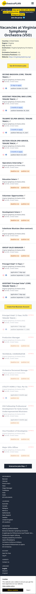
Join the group (16, 17)
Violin (4, 495)
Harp (3, 486)
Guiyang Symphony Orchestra (12, 538)
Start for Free (6, 553)
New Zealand (6, 515)
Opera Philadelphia (8, 540)
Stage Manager (7, 488)
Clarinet (4, 481)
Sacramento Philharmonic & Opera (13, 544)
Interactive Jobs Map (17, 466)
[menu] (32, 3)
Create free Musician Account (18, 307)
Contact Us (5, 562)
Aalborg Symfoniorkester (10, 528)
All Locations (6, 522)
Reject (28, 590)
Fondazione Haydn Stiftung (11, 535)
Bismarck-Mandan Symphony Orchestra (15, 531)
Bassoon (5, 479)
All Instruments (7, 497)
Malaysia (5, 508)
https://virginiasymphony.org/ (20, 57)
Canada (4, 506)
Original (5, 573)
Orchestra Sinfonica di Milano (12, 542)
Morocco (5, 510)
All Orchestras (6, 547)
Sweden (4, 517)
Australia (5, 504)
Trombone (5, 490)
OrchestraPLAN (12, 3)
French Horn (6, 483)
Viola (3, 493)
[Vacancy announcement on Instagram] (3, 88)
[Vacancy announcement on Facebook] (6, 88)
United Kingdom (7, 520)
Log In (4, 555)
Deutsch (5, 571)
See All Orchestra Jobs (18, 66)
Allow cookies (13, 590)
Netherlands (6, 513)
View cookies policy (8, 586)
